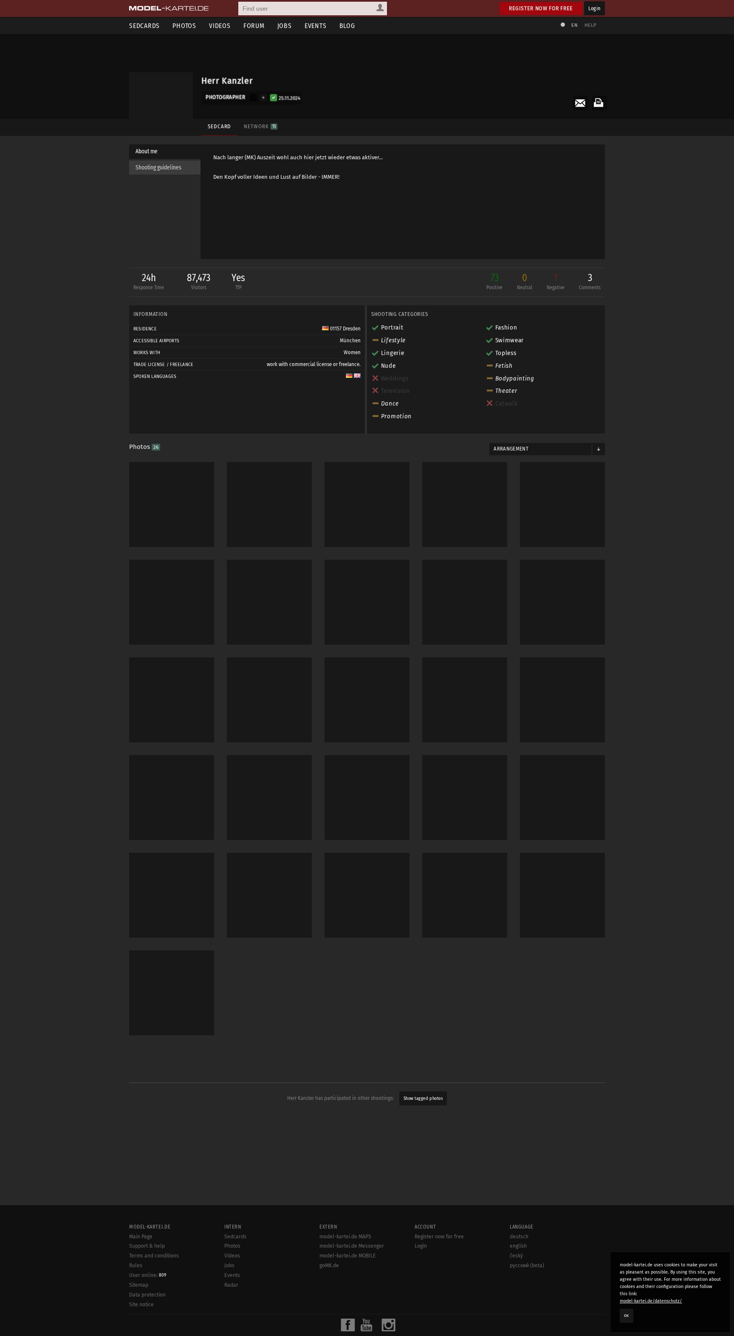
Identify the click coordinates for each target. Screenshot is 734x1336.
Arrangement (511, 449)
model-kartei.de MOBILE (347, 1256)
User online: (147, 1275)
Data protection (147, 1295)
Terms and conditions (154, 1256)
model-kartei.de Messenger (351, 1246)
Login (594, 8)
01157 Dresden (345, 329)
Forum (254, 26)
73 (494, 281)
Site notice (141, 1305)
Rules (135, 1265)
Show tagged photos (423, 1098)
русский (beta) (527, 1265)
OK (626, 1315)
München (350, 341)
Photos (184, 26)
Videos (220, 26)
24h (148, 281)
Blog (347, 26)
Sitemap (138, 1285)
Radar (231, 1285)
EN (574, 25)
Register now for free (541, 8)
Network (259, 126)
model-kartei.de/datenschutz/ (651, 1301)
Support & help (147, 1246)
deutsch (519, 1237)
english (518, 1246)
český (516, 1256)
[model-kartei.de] (169, 8)
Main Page (140, 1237)
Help (590, 25)
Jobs (284, 26)
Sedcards (144, 26)
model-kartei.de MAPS (345, 1237)
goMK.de (329, 1265)
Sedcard (219, 126)
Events (316, 26)
